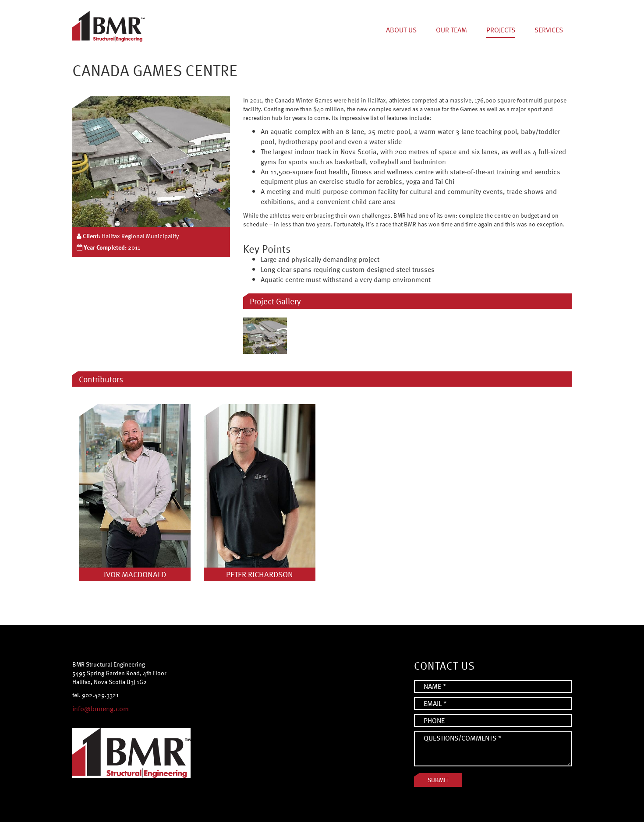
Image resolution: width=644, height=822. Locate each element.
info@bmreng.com (100, 708)
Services (548, 30)
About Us (401, 30)
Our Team (451, 30)
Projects (500, 30)
